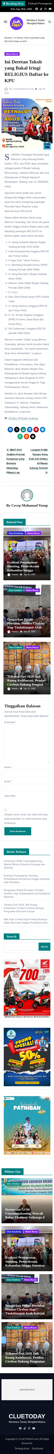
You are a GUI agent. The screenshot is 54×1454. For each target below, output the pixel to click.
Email (8, 781)
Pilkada (23, 418)
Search (12, 936)
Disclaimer (37, 1448)
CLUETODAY (27, 1416)
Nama (8, 767)
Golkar (13, 418)
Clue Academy (16, 533)
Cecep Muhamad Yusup (23, 89)
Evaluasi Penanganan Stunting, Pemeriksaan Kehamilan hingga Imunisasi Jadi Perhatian (25, 568)
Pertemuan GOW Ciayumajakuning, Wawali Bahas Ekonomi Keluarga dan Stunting (24, 864)
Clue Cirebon (15, 590)
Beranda (8, 38)
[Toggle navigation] (5, 22)
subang (34, 418)
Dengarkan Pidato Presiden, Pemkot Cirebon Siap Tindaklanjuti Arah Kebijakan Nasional (25, 625)
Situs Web (9, 796)
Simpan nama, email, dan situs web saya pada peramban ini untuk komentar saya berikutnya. (26, 818)
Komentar (10, 722)
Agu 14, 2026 (29, 574)
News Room (12, 54)
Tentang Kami (22, 1448)
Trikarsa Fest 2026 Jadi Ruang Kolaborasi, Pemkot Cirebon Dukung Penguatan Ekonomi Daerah (27, 682)
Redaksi (15, 574)
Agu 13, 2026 (29, 688)
